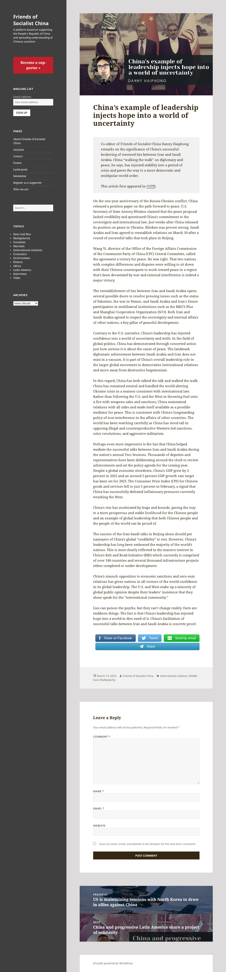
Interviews (19, 274)
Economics (20, 254)
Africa (17, 266)
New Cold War (22, 234)
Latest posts (20, 169)
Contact (18, 156)
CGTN (151, 186)
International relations (27, 250)
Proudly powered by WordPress (113, 963)
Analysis (18, 150)
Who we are (20, 189)
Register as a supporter (27, 183)
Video (16, 278)
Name (98, 791)
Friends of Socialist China (31, 19)
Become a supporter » (33, 65)
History (18, 262)
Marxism (18, 246)
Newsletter (19, 176)
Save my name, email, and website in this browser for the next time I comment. (147, 844)
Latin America (22, 270)
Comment (101, 737)
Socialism (19, 242)
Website (99, 826)
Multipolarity (21, 238)
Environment (21, 258)
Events (17, 163)
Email (98, 808)
